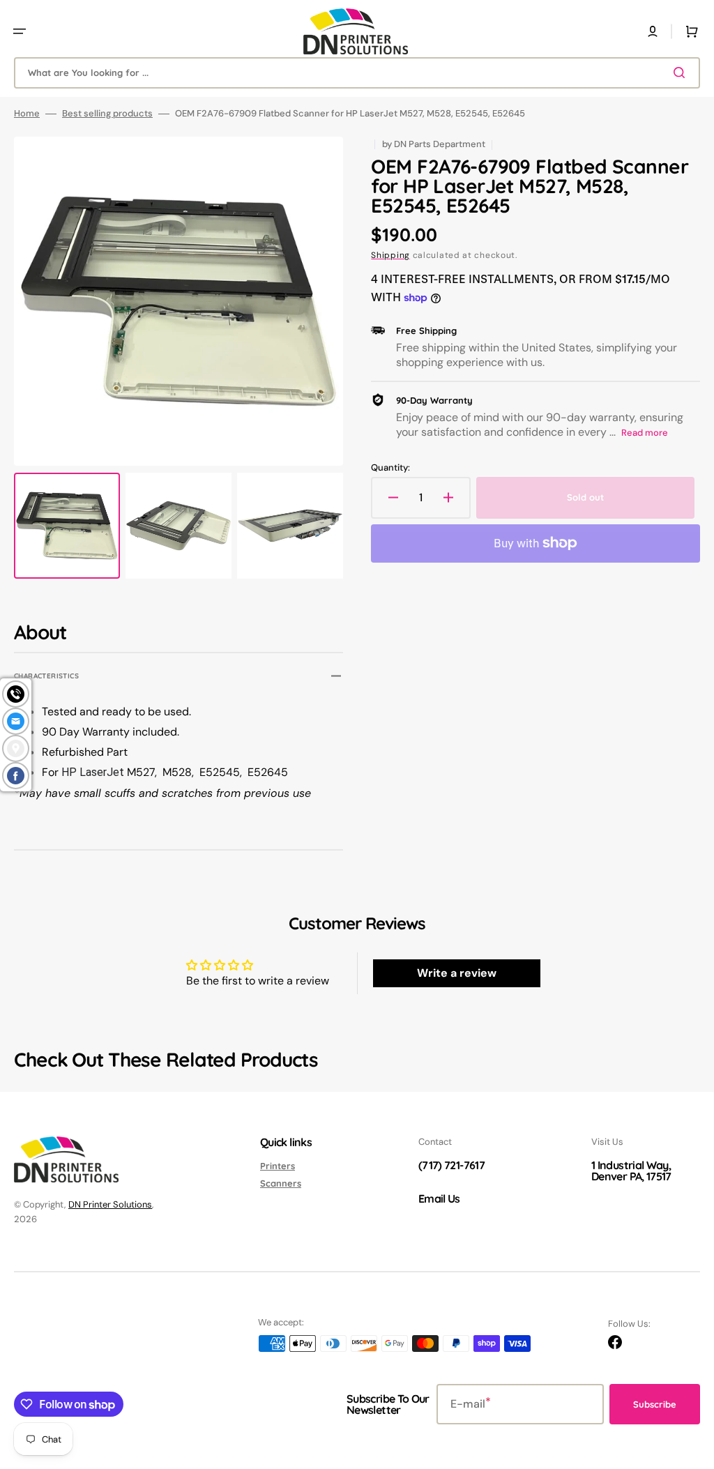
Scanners (280, 1183)
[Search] (682, 72)
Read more (644, 433)
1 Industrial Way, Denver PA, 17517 (631, 1170)
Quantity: (390, 467)
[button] (19, 31)
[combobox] (357, 73)
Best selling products (107, 113)
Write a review (456, 973)
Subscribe (654, 1404)
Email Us (439, 1198)
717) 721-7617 (453, 1165)
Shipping (390, 255)
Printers (277, 1165)
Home (27, 113)
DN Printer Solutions (110, 1204)
